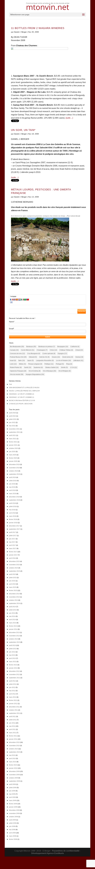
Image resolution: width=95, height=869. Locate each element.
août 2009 (12, 784)
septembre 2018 (14, 500)
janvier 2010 (13, 768)
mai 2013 (12, 655)
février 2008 (13, 839)
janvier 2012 (13, 703)
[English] (14, 299)
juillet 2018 (12, 506)
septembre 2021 (14, 432)
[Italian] (22, 299)
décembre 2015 (14, 561)
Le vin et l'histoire (63, 360)
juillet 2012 (12, 684)
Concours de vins (17, 353)
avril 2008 (12, 833)
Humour (79, 357)
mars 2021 (12, 439)
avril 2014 (12, 619)
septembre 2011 (14, 713)
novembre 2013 (14, 636)
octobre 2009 (13, 778)
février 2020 (13, 458)
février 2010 (13, 765)
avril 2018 (12, 513)
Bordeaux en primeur (46, 346)
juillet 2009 (12, 787)
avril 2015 (12, 584)
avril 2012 (12, 694)
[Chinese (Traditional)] (27, 299)
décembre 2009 (14, 771)
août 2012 (12, 681)
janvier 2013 (13, 668)
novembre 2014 (14, 597)
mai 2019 (12, 487)
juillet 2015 (12, 577)
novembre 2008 (14, 813)
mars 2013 (12, 661)
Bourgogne (62, 346)
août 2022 (12, 416)
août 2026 (12, 413)
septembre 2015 (14, 571)
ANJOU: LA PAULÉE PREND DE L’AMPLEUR (24, 391)
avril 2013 (12, 658)
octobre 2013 (13, 639)
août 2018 (12, 503)
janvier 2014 (13, 629)
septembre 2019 (14, 474)
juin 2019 (12, 484)
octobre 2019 (13, 471)
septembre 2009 (14, 781)
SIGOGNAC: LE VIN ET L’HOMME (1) (21, 397)
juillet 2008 (12, 823)
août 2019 (12, 477)
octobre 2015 (13, 568)
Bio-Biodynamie (17, 346)
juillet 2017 (12, 535)
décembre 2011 (14, 707)
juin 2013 (12, 652)
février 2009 (13, 804)
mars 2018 (12, 516)
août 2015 (12, 574)
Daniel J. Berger (20, 32)
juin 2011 (12, 723)
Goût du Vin (44, 357)
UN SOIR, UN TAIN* (23, 130)
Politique (49, 364)
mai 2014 (12, 616)
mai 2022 (12, 426)
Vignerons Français (18, 371)
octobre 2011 (13, 710)
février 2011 (13, 736)
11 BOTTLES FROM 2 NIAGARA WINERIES (37, 28)
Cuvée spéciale (49, 353)
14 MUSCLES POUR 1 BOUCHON (20, 404)
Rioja (69, 364)
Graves (56, 357)
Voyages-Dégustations (35, 374)
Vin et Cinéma (34, 371)
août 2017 (12, 532)
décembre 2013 (14, 632)
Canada (14, 350)
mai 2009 (12, 794)
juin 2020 (12, 451)
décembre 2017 (14, 526)
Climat (79, 350)
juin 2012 (12, 687)
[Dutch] (19, 299)
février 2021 (13, 442)
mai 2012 (12, 691)
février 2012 (13, 700)
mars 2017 (12, 548)
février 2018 (13, 519)
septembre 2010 (14, 752)
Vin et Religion (65, 371)
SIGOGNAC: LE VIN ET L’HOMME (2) (21, 394)
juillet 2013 (12, 649)
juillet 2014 (12, 610)
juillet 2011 (12, 720)
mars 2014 (12, 623)
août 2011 (12, 716)
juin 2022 (12, 422)
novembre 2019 (14, 468)
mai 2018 (12, 510)
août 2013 (12, 645)
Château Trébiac (66, 350)
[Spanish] (17, 299)
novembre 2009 (14, 775)
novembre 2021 (14, 429)
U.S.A (73, 367)
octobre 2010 (13, 749)
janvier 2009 (13, 807)
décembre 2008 (14, 810)
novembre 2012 (14, 674)
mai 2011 (12, 726)
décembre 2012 (14, 671)
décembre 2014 (14, 594)
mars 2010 (12, 762)
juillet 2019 (12, 481)
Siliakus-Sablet (52, 367)
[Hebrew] (11, 302)
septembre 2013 (14, 642)
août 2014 (12, 607)
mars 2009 (12, 800)
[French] (11, 299)
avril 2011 (12, 729)
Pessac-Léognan (35, 364)
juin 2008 (12, 826)
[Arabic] (25, 299)
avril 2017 (12, 545)
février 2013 (13, 665)
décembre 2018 (14, 497)
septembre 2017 (14, 529)
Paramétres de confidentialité (65, 851)
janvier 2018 (13, 523)
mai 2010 (12, 755)
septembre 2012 (14, 678)
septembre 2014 (14, 603)
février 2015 (13, 590)
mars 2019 (12, 493)
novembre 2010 (14, 745)
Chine (53, 350)
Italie (21, 360)
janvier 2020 (13, 461)
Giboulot (33, 357)
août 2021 (12, 435)
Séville (64, 367)
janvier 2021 (13, 445)
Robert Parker (16, 367)
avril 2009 (12, 797)
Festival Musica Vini (18, 357)
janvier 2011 (13, 739)
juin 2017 (12, 539)
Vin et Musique (49, 371)
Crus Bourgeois (33, 353)
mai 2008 (12, 829)
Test (10, 384)
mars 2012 (12, 697)
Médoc (22, 364)
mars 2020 (12, 455)
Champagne (42, 350)
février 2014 (13, 626)
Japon (30, 360)
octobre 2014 (13, 600)
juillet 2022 (12, 419)
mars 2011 (12, 733)
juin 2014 (12, 613)
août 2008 (12, 820)
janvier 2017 (13, 555)
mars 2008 (12, 836)
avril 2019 (12, 490)
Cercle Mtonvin (27, 350)
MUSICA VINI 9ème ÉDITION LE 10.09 (22, 400)
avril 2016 (12, 558)
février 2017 (13, 552)
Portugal (60, 364)
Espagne (62, 353)
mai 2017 (12, 542)
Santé (27, 367)
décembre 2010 (14, 742)
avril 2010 (12, 758)
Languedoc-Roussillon (45, 360)
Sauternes (38, 367)
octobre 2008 (13, 817)
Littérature (78, 360)
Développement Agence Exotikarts (47, 853)
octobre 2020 (13, 448)
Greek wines (67, 357)
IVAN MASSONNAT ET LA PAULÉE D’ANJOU (24, 387)
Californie (75, 346)
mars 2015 (12, 587)
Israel (13, 360)
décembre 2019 (14, 464)
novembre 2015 (14, 565)
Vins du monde (16, 374)
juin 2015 (12, 581)
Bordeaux (31, 346)
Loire (13, 364)
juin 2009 (12, 791)
